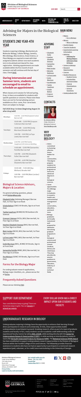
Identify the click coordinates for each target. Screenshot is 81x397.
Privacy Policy (6, 369)
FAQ (22, 285)
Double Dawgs (68, 45)
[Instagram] (50, 392)
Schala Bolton (8, 206)
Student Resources (69, 75)
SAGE (14, 73)
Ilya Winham (7, 257)
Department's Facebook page (55, 358)
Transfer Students (69, 47)
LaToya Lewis (8, 238)
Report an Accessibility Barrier (68, 380)
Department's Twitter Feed (60, 358)
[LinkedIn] (58, 392)
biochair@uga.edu (50, 126)
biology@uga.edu (14, 195)
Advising (66, 54)
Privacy (52, 383)
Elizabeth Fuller (9, 199)
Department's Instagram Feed (69, 358)
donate (30, 306)
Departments (26, 21)
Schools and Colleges (42, 379)
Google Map (31, 361)
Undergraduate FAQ (70, 93)
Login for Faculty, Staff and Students (12, 370)
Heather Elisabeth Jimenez (13, 225)
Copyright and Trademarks (53, 380)
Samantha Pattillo (10, 250)
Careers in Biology (69, 65)
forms (7, 274)
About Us (17, 21)
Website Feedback (54, 385)
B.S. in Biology (71, 38)
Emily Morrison (8, 244)
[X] (48, 392)
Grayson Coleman (9, 218)
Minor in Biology (72, 42)
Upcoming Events (36, 21)
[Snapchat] (53, 392)
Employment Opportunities (40, 386)
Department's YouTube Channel (64, 358)
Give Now (54, 9)
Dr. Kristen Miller (49, 120)
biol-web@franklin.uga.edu (36, 357)
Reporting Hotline (67, 386)
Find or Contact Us (66, 20)
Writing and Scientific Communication (53, 20)
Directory (75, 21)
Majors (65, 36)
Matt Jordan (7, 231)
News (43, 21)
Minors (65, 40)
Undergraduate (7, 21)
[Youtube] (55, 392)
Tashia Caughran (9, 212)
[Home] (19, 8)
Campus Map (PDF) (33, 363)
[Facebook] (46, 392)
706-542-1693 (37, 359)
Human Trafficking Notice (68, 384)
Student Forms (72, 77)
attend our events (10, 308)
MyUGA (38, 383)
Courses (66, 72)
